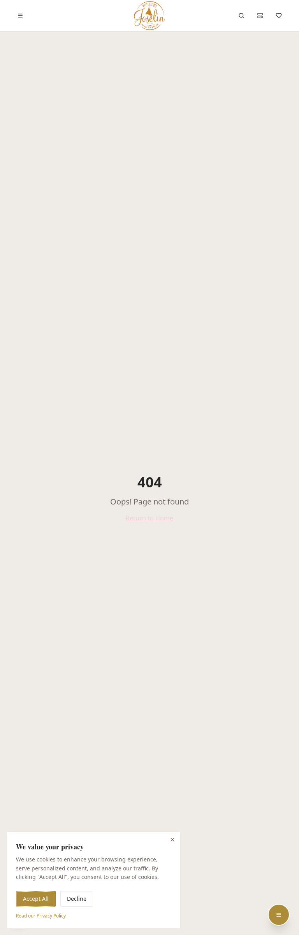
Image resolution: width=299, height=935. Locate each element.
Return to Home (149, 518)
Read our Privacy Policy (41, 915)
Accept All (36, 898)
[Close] (172, 840)
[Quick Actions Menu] (279, 915)
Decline (76, 898)
